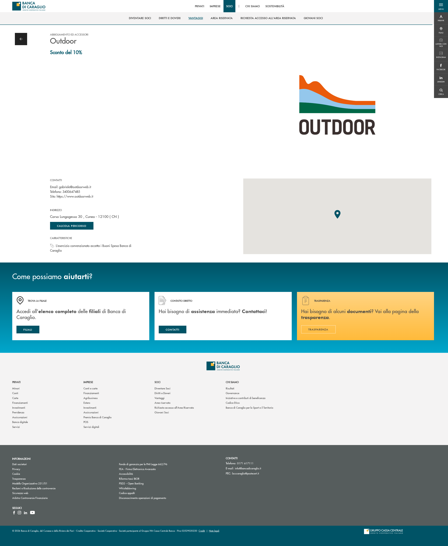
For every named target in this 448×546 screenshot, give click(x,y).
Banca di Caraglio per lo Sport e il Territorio (249, 407)
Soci (157, 382)
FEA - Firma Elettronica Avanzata (137, 469)
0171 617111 (245, 463)
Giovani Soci (162, 412)
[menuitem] (140, 18)
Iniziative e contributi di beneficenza (245, 398)
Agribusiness (90, 398)
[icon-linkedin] (25, 512)
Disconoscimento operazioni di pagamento (142, 498)
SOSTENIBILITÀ (274, 6)
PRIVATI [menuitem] (199, 6)
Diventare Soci (162, 388)
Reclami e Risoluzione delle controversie (33, 488)
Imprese (88, 382)
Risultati (230, 388)
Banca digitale (20, 422)
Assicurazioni (19, 417)
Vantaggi (159, 398)
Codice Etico (233, 402)
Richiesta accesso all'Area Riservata (174, 407)
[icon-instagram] (19, 512)
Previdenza (18, 412)
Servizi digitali (91, 427)
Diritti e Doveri (162, 393)
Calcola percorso (71, 225)
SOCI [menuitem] (229, 6)
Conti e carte (90, 388)
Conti (15, 393)
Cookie (16, 473)
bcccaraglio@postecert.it (245, 473)
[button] (441, 6)
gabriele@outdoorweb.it (75, 187)
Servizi (16, 427)
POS (85, 422)
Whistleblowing (127, 488)
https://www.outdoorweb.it (75, 196)
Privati (16, 382)
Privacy (16, 469)
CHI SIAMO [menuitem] (252, 6)
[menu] (239, 6)
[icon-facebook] (14, 512)
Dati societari (19, 464)
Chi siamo (232, 382)
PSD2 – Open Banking (144, 483)
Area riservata (162, 402)
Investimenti (18, 407)
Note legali (214, 530)
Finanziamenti (20, 402)
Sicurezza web (20, 493)
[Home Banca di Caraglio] (28, 6)
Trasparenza (19, 478)
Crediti (202, 530)
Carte (15, 398)
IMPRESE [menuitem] (215, 6)
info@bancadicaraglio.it (248, 468)
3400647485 (71, 191)
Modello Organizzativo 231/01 (29, 483)
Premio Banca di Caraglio (97, 417)
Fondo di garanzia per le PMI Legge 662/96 (156, 464)
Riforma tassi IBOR (142, 478)
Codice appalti (140, 493)
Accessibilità (139, 473)
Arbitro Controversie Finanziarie (43, 498)
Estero (86, 402)
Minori (16, 388)
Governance (232, 393)
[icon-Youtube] (32, 512)
